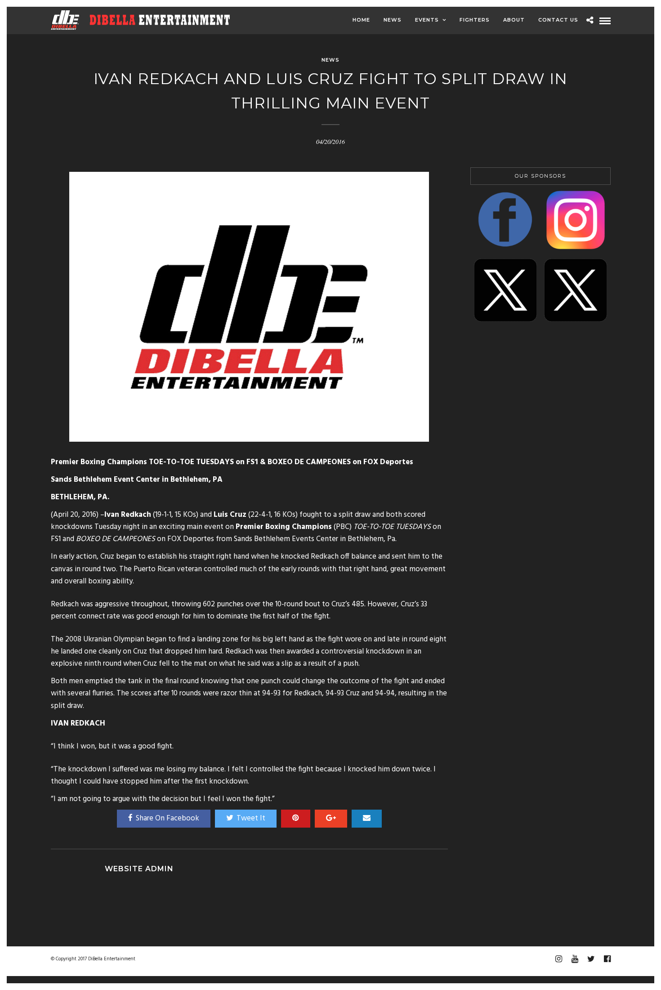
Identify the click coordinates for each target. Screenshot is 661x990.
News (393, 20)
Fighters (475, 20)
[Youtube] (574, 958)
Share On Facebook (167, 818)
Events (427, 20)
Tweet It (251, 818)
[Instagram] (558, 958)
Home (361, 20)
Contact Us (558, 20)
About (514, 20)
